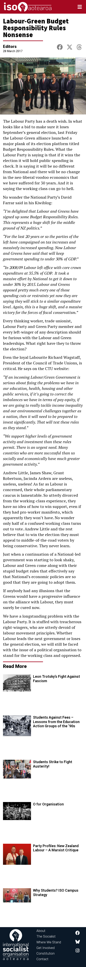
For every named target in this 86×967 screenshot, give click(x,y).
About (40, 931)
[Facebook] (77, 933)
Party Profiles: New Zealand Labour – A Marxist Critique (56, 848)
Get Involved (45, 948)
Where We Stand (48, 942)
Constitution (45, 953)
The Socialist (46, 936)
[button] (60, 47)
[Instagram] (77, 950)
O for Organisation (48, 804)
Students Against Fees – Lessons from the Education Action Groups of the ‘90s (56, 721)
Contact (42, 959)
